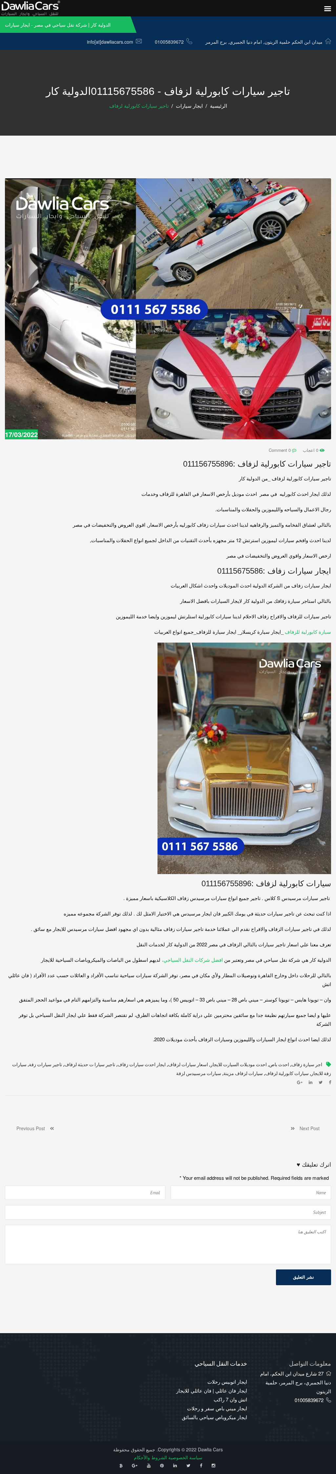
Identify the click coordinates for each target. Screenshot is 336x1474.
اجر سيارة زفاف (306, 1064)
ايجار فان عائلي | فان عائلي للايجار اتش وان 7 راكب (211, 1395)
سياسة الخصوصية (185, 1457)
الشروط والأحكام (150, 1457)
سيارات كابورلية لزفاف (287, 1073)
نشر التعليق (303, 1277)
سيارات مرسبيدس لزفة (198, 1073)
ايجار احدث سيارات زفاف (141, 1064)
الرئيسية (218, 106)
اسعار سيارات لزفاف (188, 1064)
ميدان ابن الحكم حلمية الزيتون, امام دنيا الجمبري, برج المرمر (264, 41)
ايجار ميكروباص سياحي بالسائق (214, 1417)
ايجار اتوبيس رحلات (227, 1381)
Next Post (307, 1128)
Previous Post (33, 1128)
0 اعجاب (311, 450)
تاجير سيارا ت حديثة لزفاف (89, 1064)
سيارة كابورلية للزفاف (308, 631)
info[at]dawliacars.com (110, 41)
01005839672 (169, 41)
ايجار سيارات (189, 106)
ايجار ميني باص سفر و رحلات (217, 1408)
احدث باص (279, 1064)
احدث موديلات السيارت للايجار (238, 1064)
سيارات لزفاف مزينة (243, 1073)
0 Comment (280, 450)
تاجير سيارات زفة (45, 1064)
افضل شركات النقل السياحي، (193, 959)
